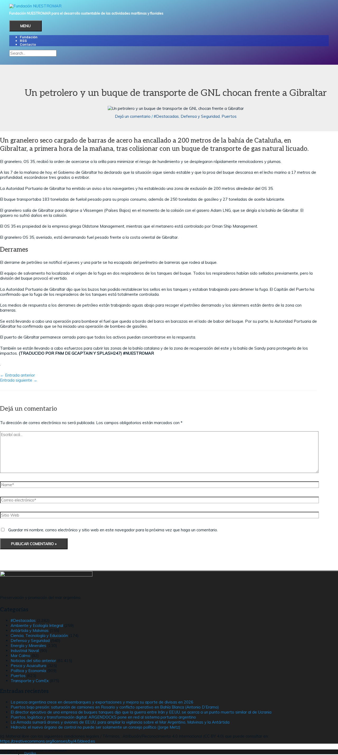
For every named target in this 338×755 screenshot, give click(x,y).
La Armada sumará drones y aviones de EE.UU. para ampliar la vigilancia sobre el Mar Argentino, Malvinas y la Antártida (120, 722)
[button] (10, 58)
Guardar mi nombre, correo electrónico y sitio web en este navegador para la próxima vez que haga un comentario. (113, 529)
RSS (23, 40)
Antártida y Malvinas (30, 630)
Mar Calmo (20, 655)
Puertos (229, 116)
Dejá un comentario (133, 116)
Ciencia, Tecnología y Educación (39, 635)
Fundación (28, 37)
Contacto (28, 44)
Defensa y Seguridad (200, 116)
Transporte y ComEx (30, 680)
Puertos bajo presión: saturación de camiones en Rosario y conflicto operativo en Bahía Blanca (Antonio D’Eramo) (115, 707)
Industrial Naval (25, 650)
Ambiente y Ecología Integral (37, 625)
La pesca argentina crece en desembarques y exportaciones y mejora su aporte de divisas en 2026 (102, 702)
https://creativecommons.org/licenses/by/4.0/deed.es (47, 741)
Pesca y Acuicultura (28, 665)
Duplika (30, 753)
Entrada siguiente (18, 380)
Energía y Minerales (28, 645)
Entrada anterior (17, 375)
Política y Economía (28, 670)
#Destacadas (166, 116)
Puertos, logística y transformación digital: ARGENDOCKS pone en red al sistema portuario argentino (103, 717)
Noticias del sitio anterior (33, 660)
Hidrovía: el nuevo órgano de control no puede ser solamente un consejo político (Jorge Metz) (95, 727)
